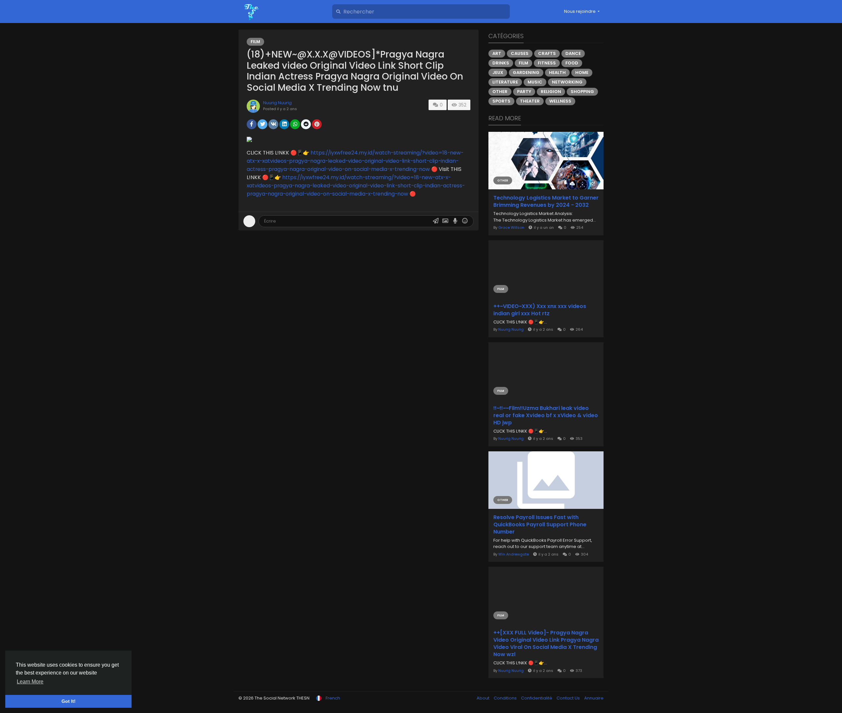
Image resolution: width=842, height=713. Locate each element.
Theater (530, 101)
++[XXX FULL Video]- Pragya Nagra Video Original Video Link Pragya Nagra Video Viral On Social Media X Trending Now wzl (546, 643)
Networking (567, 82)
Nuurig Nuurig (277, 103)
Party (524, 91)
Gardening (526, 72)
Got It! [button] (69, 701)
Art (496, 53)
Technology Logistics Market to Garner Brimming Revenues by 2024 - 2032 (546, 201)
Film (255, 41)
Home (581, 72)
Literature (505, 82)
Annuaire (594, 698)
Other (500, 91)
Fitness (547, 63)
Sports (501, 101)
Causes (520, 53)
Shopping (582, 91)
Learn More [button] (30, 681)
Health (557, 72)
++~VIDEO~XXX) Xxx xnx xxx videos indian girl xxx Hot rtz (539, 310)
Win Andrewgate (513, 554)
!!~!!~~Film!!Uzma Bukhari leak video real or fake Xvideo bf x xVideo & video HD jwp (545, 415)
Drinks (500, 63)
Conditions (506, 698)
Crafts (547, 53)
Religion (551, 91)
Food (571, 63)
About (483, 698)
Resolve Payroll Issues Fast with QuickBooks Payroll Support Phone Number (539, 524)
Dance (573, 53)
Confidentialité (537, 698)
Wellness (560, 101)
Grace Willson (511, 227)
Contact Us (569, 698)
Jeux (497, 72)
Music (535, 82)
